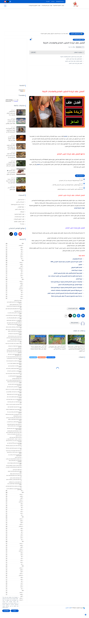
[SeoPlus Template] (84, 608)
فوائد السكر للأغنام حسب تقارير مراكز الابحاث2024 (13, 414)
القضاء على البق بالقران (17, 300)
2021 (23, 541)
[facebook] (10, 2)
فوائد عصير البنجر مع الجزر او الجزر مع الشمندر (13, 337)
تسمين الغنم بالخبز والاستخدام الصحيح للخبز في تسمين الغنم (65, 293)
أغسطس (21, 245)
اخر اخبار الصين (21, 199)
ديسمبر (21, 262)
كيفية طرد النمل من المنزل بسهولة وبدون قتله (13, 465)
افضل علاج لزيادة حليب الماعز (75, 63)
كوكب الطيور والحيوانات (34, 5)
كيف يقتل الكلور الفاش (17, 311)
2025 (23, 260)
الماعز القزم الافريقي (76, 267)
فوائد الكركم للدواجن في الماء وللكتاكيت (15, 482)
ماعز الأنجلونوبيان (77, 259)
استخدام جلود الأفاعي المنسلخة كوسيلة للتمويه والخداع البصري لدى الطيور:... (76, 349)
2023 (23, 492)
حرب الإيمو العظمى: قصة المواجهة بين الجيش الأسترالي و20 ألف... (67, 185)
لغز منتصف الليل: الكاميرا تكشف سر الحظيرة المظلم (70, 189)
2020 (23, 566)
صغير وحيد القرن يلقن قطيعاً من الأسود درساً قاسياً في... (57, 348)
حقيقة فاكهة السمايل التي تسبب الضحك (14, 348)
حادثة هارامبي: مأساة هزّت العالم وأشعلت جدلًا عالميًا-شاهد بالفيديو (11, 113)
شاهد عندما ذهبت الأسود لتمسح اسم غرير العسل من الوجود (10, 155)
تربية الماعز (79, 279)
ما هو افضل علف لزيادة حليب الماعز (74, 59)
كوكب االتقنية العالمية (20, 214)
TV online (22, 224)
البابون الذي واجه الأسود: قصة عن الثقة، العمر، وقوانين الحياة (10, 122)
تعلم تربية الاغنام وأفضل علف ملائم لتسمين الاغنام (68, 273)
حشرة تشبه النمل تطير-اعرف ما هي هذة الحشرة (13, 450)
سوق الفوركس (21, 207)
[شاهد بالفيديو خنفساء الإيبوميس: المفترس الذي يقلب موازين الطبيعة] (21, 163)
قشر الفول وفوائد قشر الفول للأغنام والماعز (14, 424)
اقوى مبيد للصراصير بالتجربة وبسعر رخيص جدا (13, 356)
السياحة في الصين (20, 202)
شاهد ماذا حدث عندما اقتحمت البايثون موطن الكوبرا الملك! (54, 33)
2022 (23, 517)
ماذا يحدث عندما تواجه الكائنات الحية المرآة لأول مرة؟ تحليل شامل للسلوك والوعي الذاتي (10, 181)
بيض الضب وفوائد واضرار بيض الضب (15, 437)
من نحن (52, 1)
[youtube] (5, 2)
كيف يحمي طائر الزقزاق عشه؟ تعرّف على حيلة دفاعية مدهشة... (38, 348)
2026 (23, 243)
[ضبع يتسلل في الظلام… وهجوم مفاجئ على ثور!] (21, 138)
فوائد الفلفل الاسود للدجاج (17, 469)
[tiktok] (11, 234)
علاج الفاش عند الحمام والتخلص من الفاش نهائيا (13, 329)
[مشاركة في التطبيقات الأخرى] (66, 315)
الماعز (65, 136)
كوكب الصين (68, 607)
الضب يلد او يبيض (18, 435)
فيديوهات (22, 211)
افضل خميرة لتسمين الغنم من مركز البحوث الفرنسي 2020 (66, 261)
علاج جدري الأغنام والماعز (17, 416)
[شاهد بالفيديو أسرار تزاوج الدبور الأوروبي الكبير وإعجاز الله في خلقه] (21, 129)
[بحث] (5, 6)
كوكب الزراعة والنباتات (46, 5)
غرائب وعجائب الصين (20, 209)
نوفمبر (21, 264)
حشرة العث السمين (18, 457)
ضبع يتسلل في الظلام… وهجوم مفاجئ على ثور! (11, 138)
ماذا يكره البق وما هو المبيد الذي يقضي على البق (13, 380)
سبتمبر (21, 287)
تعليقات (22, 91)
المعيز (80, 264)
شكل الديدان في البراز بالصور (11, 188)
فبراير (21, 256)
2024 (23, 279)
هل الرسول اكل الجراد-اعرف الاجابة (15, 339)
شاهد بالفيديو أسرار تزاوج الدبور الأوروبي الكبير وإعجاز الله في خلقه (10, 130)
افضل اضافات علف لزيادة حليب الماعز (73, 61)
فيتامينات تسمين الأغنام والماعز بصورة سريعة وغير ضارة (66, 282)
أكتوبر (21, 266)
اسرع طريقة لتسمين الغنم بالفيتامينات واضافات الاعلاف (66, 290)
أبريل (22, 253)
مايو (22, 251)
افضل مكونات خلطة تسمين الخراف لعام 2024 (14, 350)
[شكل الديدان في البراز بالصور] (21, 189)
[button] (78, 315)
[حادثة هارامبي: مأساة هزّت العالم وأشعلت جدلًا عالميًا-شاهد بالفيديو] (21, 112)
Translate (16, 101)
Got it (14, 610)
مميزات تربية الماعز (77, 270)
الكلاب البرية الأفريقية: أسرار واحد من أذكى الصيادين (71, 180)
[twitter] (8, 2)
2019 (23, 590)
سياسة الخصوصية (60, 1)
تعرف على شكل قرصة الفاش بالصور (15, 304)
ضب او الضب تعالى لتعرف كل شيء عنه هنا (14, 434)
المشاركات (21, 90)
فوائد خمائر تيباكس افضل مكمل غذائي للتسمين (13, 417)
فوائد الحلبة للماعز (79, 208)
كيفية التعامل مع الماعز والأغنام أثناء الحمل (70, 284)
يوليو (22, 247)
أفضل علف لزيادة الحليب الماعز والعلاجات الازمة (71, 56)
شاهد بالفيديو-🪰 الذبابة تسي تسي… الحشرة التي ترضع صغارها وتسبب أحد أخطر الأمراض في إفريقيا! (10, 172)
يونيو (22, 249)
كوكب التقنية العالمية (58, 5)
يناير (22, 258)
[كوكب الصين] (75, 4)
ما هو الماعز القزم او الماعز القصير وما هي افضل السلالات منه (65, 276)
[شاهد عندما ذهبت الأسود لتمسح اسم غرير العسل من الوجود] (21, 155)
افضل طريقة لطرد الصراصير (16, 378)
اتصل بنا (48, 1)
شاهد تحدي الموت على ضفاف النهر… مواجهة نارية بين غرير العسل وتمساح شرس (11, 147)
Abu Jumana (78, 47)
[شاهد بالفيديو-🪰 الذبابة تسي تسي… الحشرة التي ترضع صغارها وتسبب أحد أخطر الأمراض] (21, 172)
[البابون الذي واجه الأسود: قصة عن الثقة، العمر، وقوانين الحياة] (21, 121)
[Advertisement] (44, 21)
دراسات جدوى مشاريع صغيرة (18, 204)
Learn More (6, 610)
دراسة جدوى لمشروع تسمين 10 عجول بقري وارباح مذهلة (66, 296)
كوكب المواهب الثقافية (19, 221)
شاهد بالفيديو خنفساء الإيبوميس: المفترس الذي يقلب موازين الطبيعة (10, 164)
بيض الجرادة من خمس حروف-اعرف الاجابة (14, 336)
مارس (21, 273)
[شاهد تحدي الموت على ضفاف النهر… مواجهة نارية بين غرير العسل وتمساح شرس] (21, 146)
